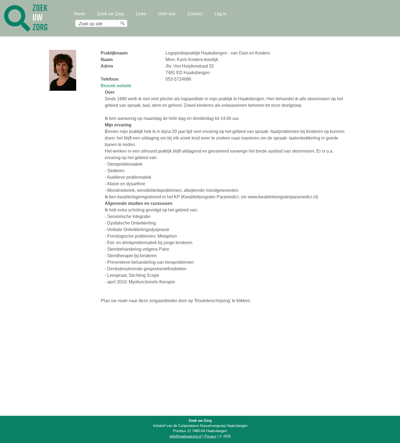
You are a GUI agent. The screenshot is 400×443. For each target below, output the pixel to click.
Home (79, 13)
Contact (194, 13)
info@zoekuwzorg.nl (185, 436)
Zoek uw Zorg (110, 13)
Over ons (167, 13)
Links (141, 13)
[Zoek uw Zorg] (17, 18)
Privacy (210, 436)
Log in (220, 13)
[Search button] (122, 23)
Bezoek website (116, 85)
